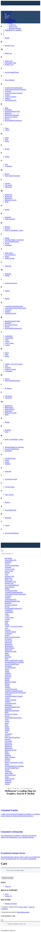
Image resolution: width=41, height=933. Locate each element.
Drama (7, 141)
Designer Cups (9, 45)
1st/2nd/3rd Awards (11, 283)
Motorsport (8, 196)
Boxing (7, 119)
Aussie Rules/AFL (11, 100)
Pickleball (8, 217)
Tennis (7, 256)
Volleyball (8, 266)
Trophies (7, 22)
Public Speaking (10, 219)
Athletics (7, 98)
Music (7, 202)
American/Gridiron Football (13, 93)
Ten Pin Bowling (10, 255)
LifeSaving (8, 187)
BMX (6, 108)
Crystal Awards (9, 487)
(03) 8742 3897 (10, 34)
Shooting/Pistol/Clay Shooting (14, 240)
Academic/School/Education (14, 88)
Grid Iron (8, 367)
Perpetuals (8, 19)
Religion (7, 227)
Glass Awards (9, 494)
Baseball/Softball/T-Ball (12, 111)
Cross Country (9, 343)
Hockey (7, 174)
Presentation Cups (10, 63)
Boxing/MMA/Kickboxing (13, 120)
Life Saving (8, 185)
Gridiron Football (10, 369)
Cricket (7, 130)
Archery (7, 95)
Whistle (7, 275)
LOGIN (7, 32)
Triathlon (7, 464)
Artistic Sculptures (10, 97)
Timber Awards (9, 258)
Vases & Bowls (9, 80)
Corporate (8, 13)
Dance (7, 138)
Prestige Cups (9, 64)
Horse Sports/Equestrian (12, 176)
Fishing (7, 157)
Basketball (8, 113)
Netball (7, 209)
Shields (7, 38)
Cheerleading (9, 338)
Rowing (7, 228)
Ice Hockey (8, 388)
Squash (7, 243)
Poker (6, 432)
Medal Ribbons (9, 409)
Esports (7, 149)
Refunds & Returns (15, 28)
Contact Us (12, 25)
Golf (6, 164)
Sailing (7, 238)
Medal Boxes (9, 407)
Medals (7, 17)
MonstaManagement (23, 912)
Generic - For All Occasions (13, 364)
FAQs (11, 23)
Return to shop (7, 878)
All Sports (8, 91)
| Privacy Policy (23, 907)
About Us (12, 19)
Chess (7, 128)
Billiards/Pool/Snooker (12, 115)
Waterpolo (8, 274)
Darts (6, 139)
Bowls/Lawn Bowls (11, 117)
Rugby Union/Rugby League (14, 230)
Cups (6, 15)
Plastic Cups (9, 61)
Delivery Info (13, 26)
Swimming (8, 245)
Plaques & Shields (10, 20)
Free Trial (8, 35)
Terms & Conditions (15, 30)
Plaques (7, 30)
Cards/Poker (9, 336)
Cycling (7, 345)
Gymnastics (8, 166)
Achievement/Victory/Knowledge (15, 89)
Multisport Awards (10, 200)
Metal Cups (8, 53)
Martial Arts (8, 194)
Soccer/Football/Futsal (12, 72)
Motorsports (8, 198)
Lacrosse (7, 183)
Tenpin (7, 462)
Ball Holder (8, 12)
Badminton (8, 110)
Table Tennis (9, 253)
